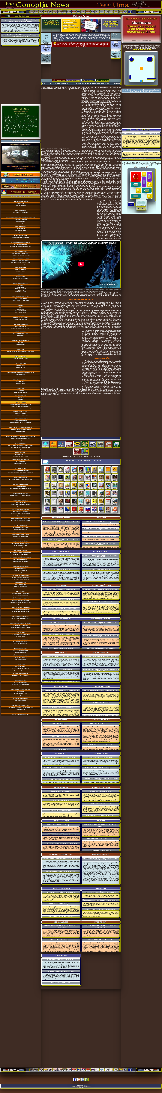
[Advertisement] (20, 75)
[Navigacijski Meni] (149, 12)
